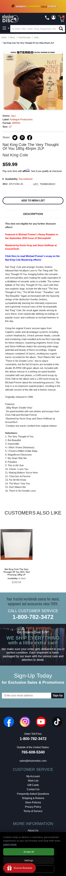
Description (33, 214)
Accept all (29, 851)
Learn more (9, 844)
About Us (33, 830)
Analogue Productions (21, 119)
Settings (28, 860)
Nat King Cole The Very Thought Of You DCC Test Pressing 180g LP (16, 572)
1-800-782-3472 (33, 617)
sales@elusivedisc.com (33, 760)
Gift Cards (33, 785)
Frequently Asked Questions (33, 793)
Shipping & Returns (33, 798)
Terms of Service (33, 811)
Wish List (33, 780)
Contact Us (33, 789)
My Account (33, 776)
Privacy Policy (33, 806)
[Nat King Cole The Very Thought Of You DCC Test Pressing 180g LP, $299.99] (16, 544)
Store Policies (33, 802)
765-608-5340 (33, 752)
